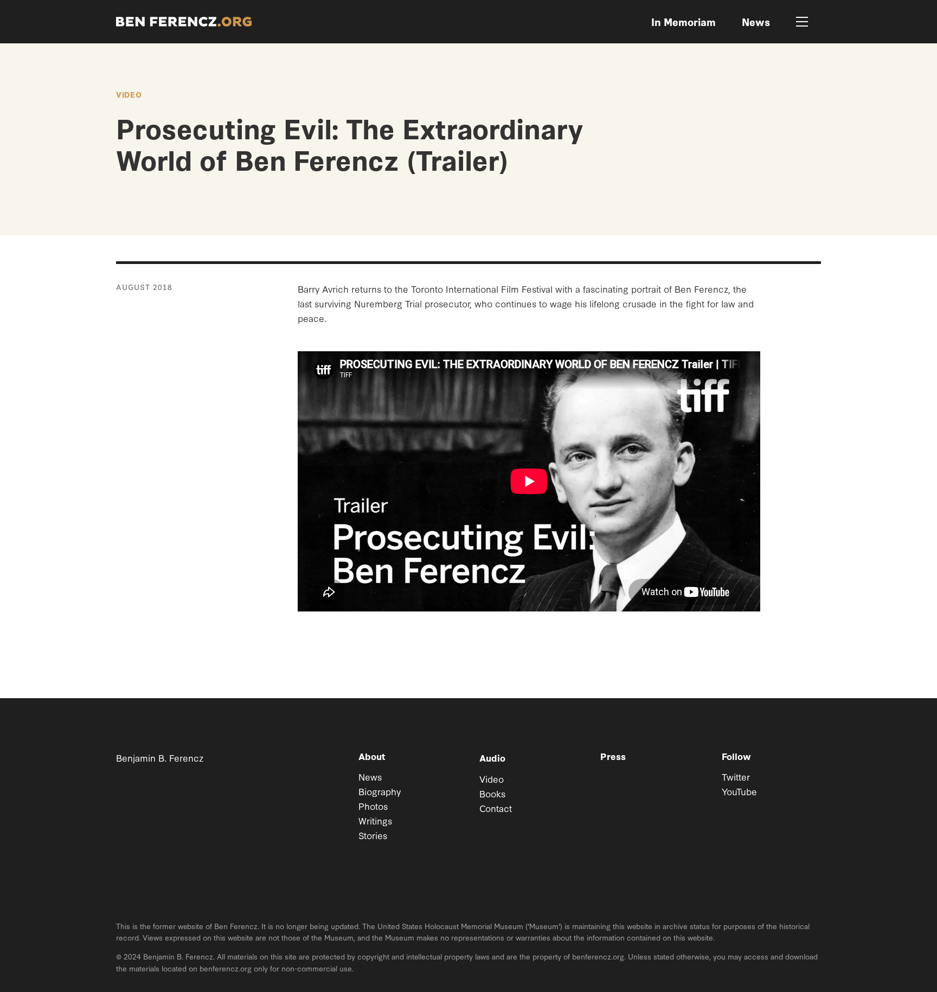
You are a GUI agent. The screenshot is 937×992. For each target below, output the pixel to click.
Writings (375, 820)
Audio (492, 757)
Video (129, 94)
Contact (495, 808)
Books (492, 793)
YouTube (739, 791)
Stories (372, 835)
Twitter (736, 776)
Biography (379, 791)
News (370, 776)
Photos (373, 806)
